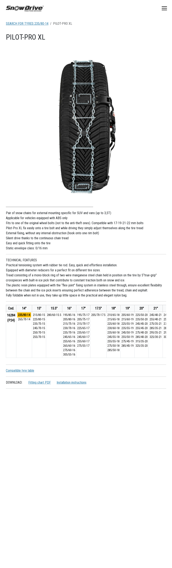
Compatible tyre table (20, 371)
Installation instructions (71, 382)
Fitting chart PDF (39, 382)
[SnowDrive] (25, 8)
